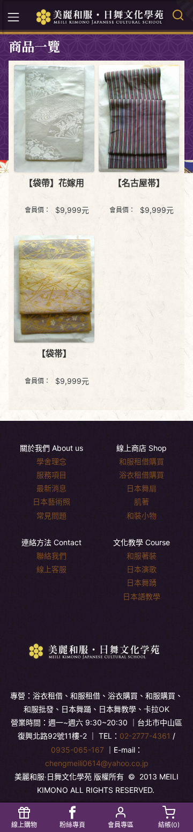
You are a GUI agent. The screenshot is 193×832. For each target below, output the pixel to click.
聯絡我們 (51, 555)
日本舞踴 (142, 582)
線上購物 (24, 825)
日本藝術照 (51, 501)
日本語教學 (141, 596)
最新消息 (51, 488)
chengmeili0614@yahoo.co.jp (97, 763)
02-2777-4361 (145, 735)
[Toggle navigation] (13, 17)
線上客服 (51, 569)
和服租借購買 (141, 461)
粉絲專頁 (72, 825)
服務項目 (51, 474)
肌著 (141, 501)
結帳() (169, 825)
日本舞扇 (142, 488)
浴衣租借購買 (141, 474)
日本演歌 (142, 569)
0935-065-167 (77, 749)
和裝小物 (142, 515)
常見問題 (51, 515)
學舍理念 (51, 461)
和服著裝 (142, 555)
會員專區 (120, 825)
